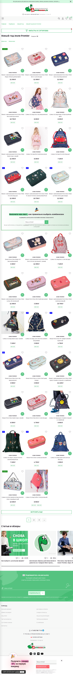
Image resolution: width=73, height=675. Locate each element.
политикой (26, 225)
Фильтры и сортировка (38, 31)
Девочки (4, 41)
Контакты (4, 626)
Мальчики (12, 41)
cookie (17, 672)
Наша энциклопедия (42, 616)
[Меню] (2, 18)
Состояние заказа (6, 622)
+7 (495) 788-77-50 (36, 630)
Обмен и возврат (6, 612)
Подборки (12, 24)
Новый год (20, 24)
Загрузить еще (36, 512)
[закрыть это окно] (61, 660)
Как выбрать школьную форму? (12, 561)
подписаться (41, 666)
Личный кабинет (6, 609)
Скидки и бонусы (41, 612)
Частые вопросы (6, 619)
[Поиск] (59, 18)
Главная (3, 24)
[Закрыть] (71, 1)
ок (22, 672)
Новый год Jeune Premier (33, 24)
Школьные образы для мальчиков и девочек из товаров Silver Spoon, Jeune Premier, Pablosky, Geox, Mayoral (42, 562)
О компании (40, 622)
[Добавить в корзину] (22, 70)
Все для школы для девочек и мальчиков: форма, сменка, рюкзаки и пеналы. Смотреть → (36, 1)
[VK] (38, 653)
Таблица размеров (42, 619)
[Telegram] (43, 631)
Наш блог (4, 616)
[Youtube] (42, 653)
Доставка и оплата (42, 609)
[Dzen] (34, 653)
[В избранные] (22, 49)
